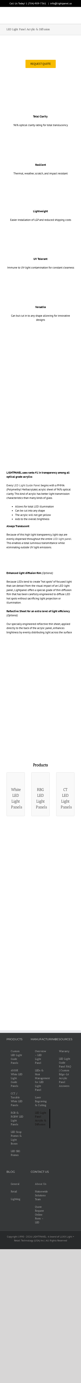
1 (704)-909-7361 (36, 3)
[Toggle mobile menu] (73, 16)
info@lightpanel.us (61, 3)
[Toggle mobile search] (65, 16)
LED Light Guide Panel (27, 485)
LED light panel (62, 539)
